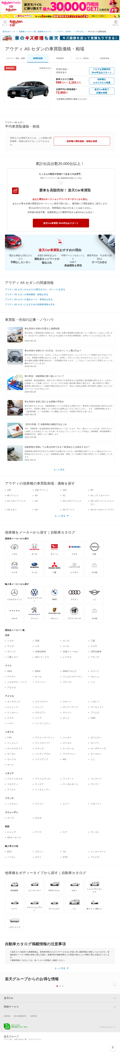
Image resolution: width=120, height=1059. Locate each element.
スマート (95, 671)
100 (9, 490)
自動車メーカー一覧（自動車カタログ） (36, 31)
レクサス (67, 657)
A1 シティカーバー (100, 495)
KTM (65, 857)
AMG (9, 671)
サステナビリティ (35, 1039)
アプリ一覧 (8, 1039)
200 (65, 490)
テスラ (10, 718)
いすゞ (38, 646)
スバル (66, 646)
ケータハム (68, 748)
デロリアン (40, 712)
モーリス (11, 759)
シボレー (95, 701)
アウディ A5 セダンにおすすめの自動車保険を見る (30, 304)
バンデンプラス (42, 754)
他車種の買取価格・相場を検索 (82, 141)
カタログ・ (15, 58)
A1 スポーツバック (16, 501)
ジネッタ (39, 748)
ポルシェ (95, 676)
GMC (93, 718)
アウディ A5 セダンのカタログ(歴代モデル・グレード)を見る (35, 289)
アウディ (11, 676)
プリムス (95, 712)
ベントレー (12, 743)
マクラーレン (69, 754)
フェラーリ (96, 778)
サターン (67, 701)
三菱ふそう (12, 657)
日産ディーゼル (70, 651)
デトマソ (95, 784)
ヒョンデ (11, 832)
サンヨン (95, 832)
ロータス (67, 743)
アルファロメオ (14, 778)
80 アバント (13, 495)
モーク (10, 764)
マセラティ (12, 784)
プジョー (39, 803)
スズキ (94, 646)
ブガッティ (96, 803)
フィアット (68, 778)
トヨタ (10, 640)
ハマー (10, 723)
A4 (36, 509)
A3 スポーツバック (72, 501)
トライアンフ (41, 759)
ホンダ (66, 640)
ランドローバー (42, 743)
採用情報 (33, 1016)
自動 (104, 58)
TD (64, 851)
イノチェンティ (42, 789)
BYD (9, 851)
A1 (64, 495)
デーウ (38, 832)
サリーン (67, 712)
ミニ (93, 682)
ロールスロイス (14, 748)
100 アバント (41, 490)
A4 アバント (69, 509)
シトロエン (12, 803)
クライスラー (41, 701)
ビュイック (12, 707)
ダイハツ (11, 651)
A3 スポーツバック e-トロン (102, 502)
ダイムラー (96, 737)
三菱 (93, 640)
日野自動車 (96, 651)
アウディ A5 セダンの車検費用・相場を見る (26, 294)
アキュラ (95, 657)
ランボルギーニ (70, 784)
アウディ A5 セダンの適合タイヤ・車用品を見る (29, 299)
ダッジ (66, 718)
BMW (37, 671)
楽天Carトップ (8, 31)
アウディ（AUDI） (64, 31)
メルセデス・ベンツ (17, 682)
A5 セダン (80, 31)
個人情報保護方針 (20, 1016)
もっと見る (59, 469)
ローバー (95, 743)
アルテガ (11, 687)
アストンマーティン (45, 737)
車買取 (37, 58)
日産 (37, 640)
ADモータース (14, 837)
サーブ (10, 818)
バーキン (11, 857)
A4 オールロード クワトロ (102, 511)
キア (65, 832)
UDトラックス (42, 657)
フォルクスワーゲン (72, 676)
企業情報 (7, 1016)
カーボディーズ (98, 748)
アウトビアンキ (42, 778)
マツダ (10, 646)
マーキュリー (97, 707)
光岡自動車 (40, 651)
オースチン (96, 754)
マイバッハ (40, 682)
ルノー (66, 803)
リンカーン (12, 712)
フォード (39, 707)
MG (64, 759)
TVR (9, 737)
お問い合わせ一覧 (20, 1039)
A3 (36, 501)
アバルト (11, 789)
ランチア (39, 784)
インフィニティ (42, 723)
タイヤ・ (82, 58)
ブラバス (67, 682)
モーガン (11, 754)
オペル (38, 676)
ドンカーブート (98, 851)
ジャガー (67, 737)
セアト (38, 857)
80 (92, 490)
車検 (60, 58)
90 (36, 495)
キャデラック (13, 701)
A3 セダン (12, 509)
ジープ (38, 718)
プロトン (39, 851)
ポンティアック (70, 707)
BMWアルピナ (70, 671)
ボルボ (38, 818)
